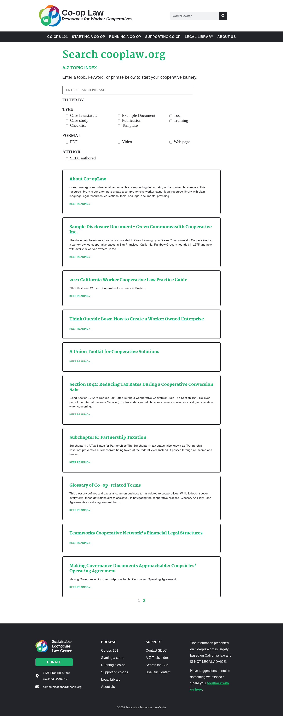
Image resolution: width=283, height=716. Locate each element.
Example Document (138, 115)
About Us (226, 37)
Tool (177, 115)
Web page (182, 142)
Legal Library (199, 37)
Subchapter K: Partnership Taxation (107, 437)
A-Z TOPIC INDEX (79, 67)
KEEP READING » (80, 204)
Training (181, 120)
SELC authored (83, 158)
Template (130, 125)
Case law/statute (84, 115)
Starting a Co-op (88, 37)
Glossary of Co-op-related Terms (105, 485)
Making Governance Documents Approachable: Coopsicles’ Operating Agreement (132, 568)
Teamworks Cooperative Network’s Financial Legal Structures (136, 533)
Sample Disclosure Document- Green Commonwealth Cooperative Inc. (140, 229)
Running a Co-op (125, 37)
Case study (79, 120)
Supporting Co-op (163, 37)
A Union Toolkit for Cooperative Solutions (114, 351)
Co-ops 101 (57, 37)
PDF (73, 142)
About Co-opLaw (87, 179)
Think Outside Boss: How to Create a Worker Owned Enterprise (136, 319)
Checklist (78, 125)
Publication (131, 120)
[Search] (223, 16)
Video (127, 142)
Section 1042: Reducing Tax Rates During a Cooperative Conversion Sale (141, 387)
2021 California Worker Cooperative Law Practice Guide (128, 279)
